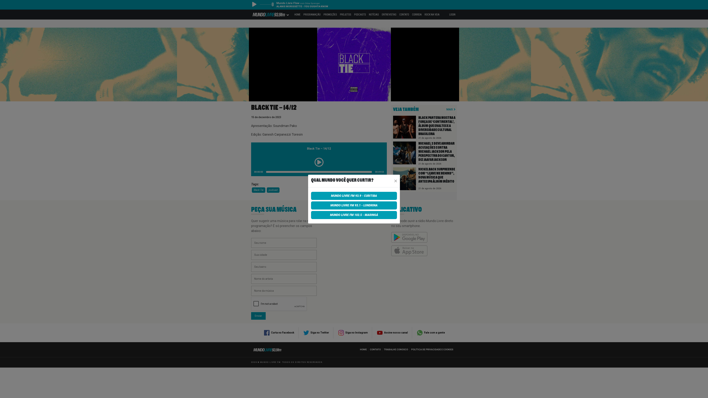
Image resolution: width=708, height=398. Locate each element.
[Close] (395, 181)
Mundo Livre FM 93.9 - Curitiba (354, 196)
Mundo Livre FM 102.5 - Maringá (354, 215)
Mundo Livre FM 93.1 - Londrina (354, 205)
